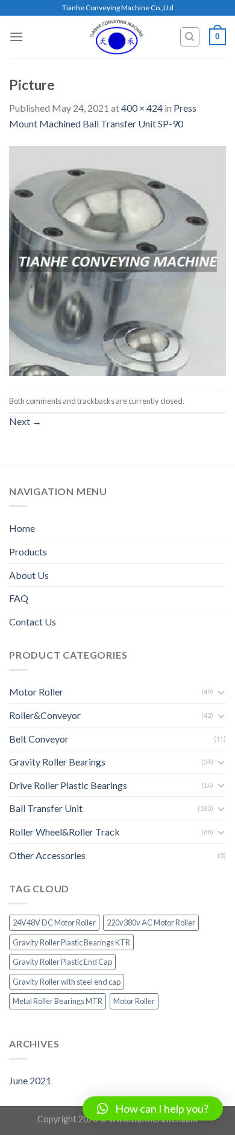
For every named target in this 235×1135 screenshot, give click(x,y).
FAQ (18, 598)
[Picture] (117, 259)
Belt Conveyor (39, 738)
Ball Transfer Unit (46, 808)
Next (25, 421)
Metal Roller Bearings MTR (57, 1001)
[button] (153, 1108)
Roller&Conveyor (45, 715)
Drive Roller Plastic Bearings (68, 785)
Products (28, 551)
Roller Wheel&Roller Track (64, 831)
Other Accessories (47, 855)
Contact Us (32, 621)
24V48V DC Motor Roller (54, 922)
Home (22, 528)
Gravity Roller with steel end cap (67, 981)
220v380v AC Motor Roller (151, 922)
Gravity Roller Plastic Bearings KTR (71, 942)
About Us (29, 575)
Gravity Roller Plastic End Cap (62, 962)
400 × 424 (142, 108)
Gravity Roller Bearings (57, 761)
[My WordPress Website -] (117, 37)
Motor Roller (36, 691)
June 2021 (30, 1080)
